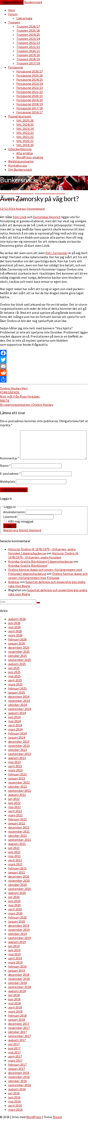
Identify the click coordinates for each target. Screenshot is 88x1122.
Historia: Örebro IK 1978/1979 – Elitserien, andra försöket (43, 555)
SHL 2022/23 (25, 133)
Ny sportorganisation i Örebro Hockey (26, 402)
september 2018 (19, 987)
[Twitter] (44, 359)
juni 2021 (14, 852)
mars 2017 (15, 1060)
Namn (5, 465)
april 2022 (15, 811)
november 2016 (19, 1077)
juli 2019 (14, 946)
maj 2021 (14, 856)
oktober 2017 (17, 1032)
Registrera (10, 530)
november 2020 (19, 881)
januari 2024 (16, 737)
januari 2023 (16, 778)
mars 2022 (15, 815)
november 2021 (19, 831)
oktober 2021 (17, 836)
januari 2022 (16, 823)
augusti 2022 (17, 795)
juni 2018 (14, 999)
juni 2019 (14, 950)
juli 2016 (14, 1093)
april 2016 (15, 1105)
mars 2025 (15, 684)
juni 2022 (14, 803)
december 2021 (18, 827)
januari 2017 (16, 1069)
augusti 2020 (17, 893)
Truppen (14, 22)
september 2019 (19, 938)
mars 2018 (15, 1011)
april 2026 (15, 631)
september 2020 (19, 889)
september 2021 (19, 840)
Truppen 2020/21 (28, 51)
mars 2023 (15, 770)
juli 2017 (14, 1044)
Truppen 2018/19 (28, 59)
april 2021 (15, 860)
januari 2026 (16, 643)
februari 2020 (17, 917)
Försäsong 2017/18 (29, 108)
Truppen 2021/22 (28, 47)
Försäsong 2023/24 (29, 84)
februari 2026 (17, 639)
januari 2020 (16, 921)
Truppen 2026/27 (28, 26)
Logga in (10, 525)
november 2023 (19, 746)
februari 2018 (17, 1015)
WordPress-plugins (29, 157)
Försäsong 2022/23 (29, 88)
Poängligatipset (19, 116)
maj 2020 (14, 905)
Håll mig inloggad (20, 521)
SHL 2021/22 (25, 137)
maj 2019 (14, 954)
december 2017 (18, 1024)
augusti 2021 (17, 844)
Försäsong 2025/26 (29, 75)
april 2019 (15, 958)
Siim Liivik (20, 217)
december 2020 (18, 876)
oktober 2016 (17, 1081)
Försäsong (15, 67)
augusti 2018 (17, 991)
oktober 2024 (17, 705)
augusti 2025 (17, 664)
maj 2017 (14, 1052)
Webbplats (7, 481)
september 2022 (19, 791)
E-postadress (10, 473)
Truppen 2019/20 (28, 55)
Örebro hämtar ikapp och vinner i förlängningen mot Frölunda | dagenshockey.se (45, 572)
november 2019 (19, 930)
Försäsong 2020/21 (29, 96)
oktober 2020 (17, 885)
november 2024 (19, 701)
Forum (12, 14)
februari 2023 (17, 774)
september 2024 (19, 709)
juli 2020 (14, 897)
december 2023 (18, 741)
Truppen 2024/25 (28, 35)
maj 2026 (14, 627)
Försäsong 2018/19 (29, 104)
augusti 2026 (17, 619)
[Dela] (44, 379)
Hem (11, 10)
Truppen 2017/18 (28, 63)
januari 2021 (16, 872)
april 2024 (15, 725)
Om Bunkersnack (20, 169)
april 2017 (15, 1056)
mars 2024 (15, 729)
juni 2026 (14, 623)
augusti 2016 (17, 1089)
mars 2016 (15, 1109)
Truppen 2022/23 (28, 43)
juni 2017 (14, 1048)
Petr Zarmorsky (56, 253)
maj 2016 (14, 1101)
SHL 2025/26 (25, 120)
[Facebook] (44, 353)
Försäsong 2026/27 (29, 71)
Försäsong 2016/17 (29, 112)
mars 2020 (15, 913)
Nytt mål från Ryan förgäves (20, 394)
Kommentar (9, 458)
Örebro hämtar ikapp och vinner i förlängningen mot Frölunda (48, 576)
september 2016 (19, 1085)
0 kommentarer (35, 208)
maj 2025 (14, 676)
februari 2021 (17, 868)
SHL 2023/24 (25, 129)
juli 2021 (14, 848)
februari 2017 (17, 1065)
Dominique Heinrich (47, 217)
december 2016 (18, 1073)
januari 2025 (16, 692)
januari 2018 (16, 1020)
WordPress (33, 1117)
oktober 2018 (17, 983)
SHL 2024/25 (25, 124)
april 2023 (15, 766)
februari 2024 (17, 733)
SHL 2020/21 (25, 141)
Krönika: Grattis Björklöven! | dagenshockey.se (40, 561)
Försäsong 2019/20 (29, 100)
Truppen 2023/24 (28, 39)
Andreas (21, 208)
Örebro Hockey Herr (14, 388)
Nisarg (57, 1117)
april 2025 (15, 680)
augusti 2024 (17, 713)
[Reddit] (44, 372)
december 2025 (18, 647)
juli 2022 (14, 799)
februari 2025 (17, 688)
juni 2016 (14, 1097)
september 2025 (19, 660)
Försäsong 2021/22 (29, 92)
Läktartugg (24, 18)
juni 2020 (14, 901)
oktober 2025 (17, 656)
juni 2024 (14, 717)
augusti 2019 (17, 942)
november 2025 (19, 652)
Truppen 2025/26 (28, 30)
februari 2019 (17, 966)
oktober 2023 (17, 750)
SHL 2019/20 (25, 145)
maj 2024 (14, 721)
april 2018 (15, 1007)
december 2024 (18, 697)
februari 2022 (17, 819)
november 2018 (19, 979)
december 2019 (18, 925)
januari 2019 (16, 970)
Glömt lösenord (30, 530)
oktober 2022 (17, 786)
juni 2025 (14, 672)
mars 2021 (15, 864)
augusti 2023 (17, 758)
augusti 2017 (17, 1040)
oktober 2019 (17, 934)
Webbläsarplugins (21, 161)
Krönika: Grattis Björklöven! (27, 565)
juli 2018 (14, 995)
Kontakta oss (17, 165)
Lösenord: (10, 517)
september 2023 (19, 754)
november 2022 (19, 782)
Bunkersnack (33, 2)
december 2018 (18, 975)
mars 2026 (15, 635)
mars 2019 (15, 962)
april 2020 (15, 909)
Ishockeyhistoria (20, 149)
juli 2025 (14, 668)
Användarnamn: (14, 512)
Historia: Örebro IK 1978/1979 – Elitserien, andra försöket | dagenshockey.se (42, 551)
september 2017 (19, 1036)
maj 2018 (14, 1003)
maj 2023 (14, 762)
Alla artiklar (24, 153)
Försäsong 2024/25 (29, 79)
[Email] (44, 366)
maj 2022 (14, 807)
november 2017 (19, 1028)
